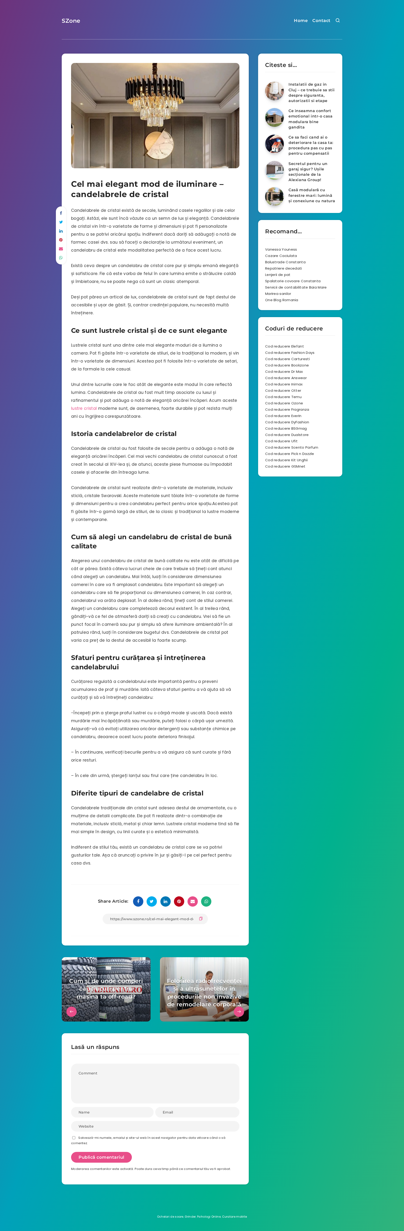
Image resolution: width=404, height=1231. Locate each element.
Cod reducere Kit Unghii (286, 460)
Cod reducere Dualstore (287, 434)
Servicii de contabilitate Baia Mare (296, 287)
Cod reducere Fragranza (287, 409)
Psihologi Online (209, 1217)
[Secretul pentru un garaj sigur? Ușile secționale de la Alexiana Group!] (274, 170)
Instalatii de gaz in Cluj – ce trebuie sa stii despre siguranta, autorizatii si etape (312, 92)
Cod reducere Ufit (281, 441)
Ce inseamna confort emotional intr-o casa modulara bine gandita (311, 119)
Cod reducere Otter (283, 390)
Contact (321, 20)
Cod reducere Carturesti (287, 358)
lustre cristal (84, 408)
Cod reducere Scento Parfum (291, 447)
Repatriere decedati (283, 268)
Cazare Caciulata (281, 255)
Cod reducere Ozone (284, 403)
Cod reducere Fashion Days (290, 352)
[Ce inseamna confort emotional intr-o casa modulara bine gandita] (274, 117)
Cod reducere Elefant (284, 346)
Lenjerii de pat (278, 274)
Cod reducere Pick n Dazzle (289, 453)
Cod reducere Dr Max (284, 371)
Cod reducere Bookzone (287, 365)
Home (301, 20)
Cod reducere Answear (286, 377)
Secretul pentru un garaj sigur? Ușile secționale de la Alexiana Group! (308, 171)
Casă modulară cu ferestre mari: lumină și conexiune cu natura (312, 195)
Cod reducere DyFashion (287, 422)
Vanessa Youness (281, 249)
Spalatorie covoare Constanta (293, 280)
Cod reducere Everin (283, 415)
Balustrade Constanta (285, 262)
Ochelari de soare (170, 1217)
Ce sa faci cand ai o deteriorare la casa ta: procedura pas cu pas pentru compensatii (311, 145)
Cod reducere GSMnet (285, 466)
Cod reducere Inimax (284, 384)
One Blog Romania (281, 299)
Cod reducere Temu (283, 396)
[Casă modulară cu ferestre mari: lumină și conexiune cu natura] (274, 196)
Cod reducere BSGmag (286, 428)
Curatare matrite (234, 1217)
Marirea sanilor (278, 293)
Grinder (190, 1217)
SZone (71, 20)
